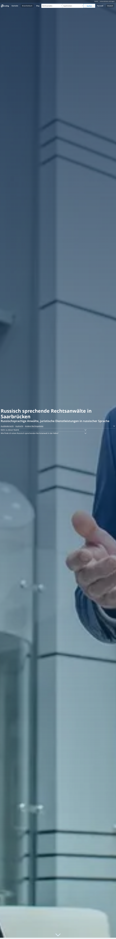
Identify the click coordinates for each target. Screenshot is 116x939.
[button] (34, 426)
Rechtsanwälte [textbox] (47, 6)
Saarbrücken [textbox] (67, 6)
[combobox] (51, 6)
